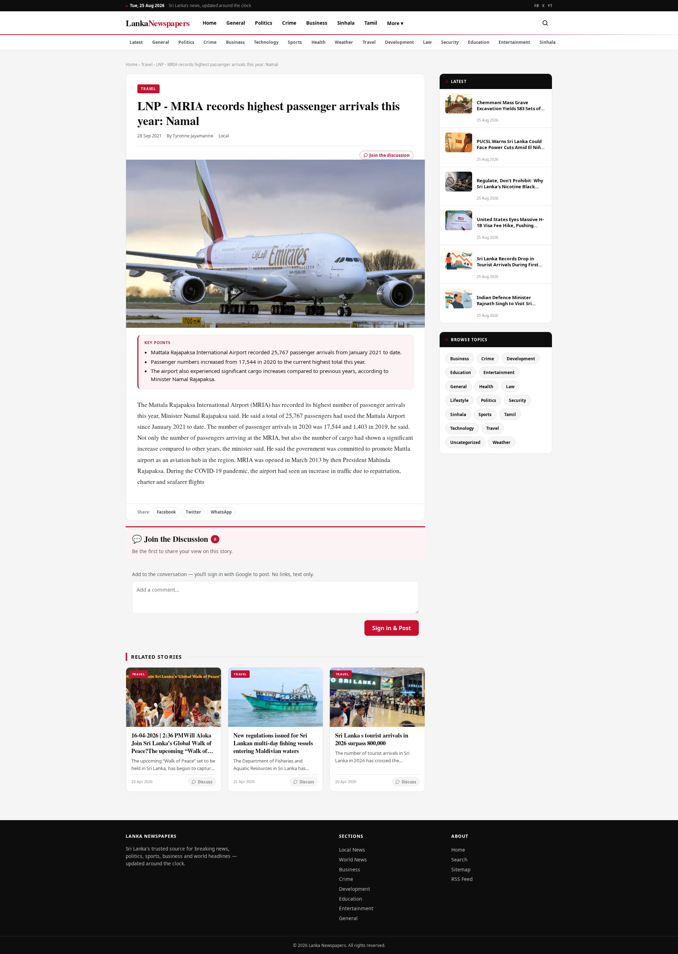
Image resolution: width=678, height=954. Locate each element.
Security (450, 42)
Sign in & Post (391, 628)
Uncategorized (465, 442)
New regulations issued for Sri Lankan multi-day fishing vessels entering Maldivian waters (273, 743)
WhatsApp (221, 512)
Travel (369, 42)
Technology (266, 42)
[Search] (545, 23)
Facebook (166, 512)
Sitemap (460, 869)
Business (316, 22)
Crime (289, 22)
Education (478, 42)
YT (550, 5)
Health (318, 42)
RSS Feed (461, 879)
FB (536, 5)
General (235, 22)
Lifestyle (459, 400)
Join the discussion (389, 155)
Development (399, 42)
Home (209, 22)
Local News (352, 849)
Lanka (158, 23)
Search (459, 859)
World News (353, 859)
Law (427, 42)
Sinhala (346, 22)
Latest (136, 42)
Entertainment (514, 42)
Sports (295, 42)
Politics (263, 22)
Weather (344, 42)
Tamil (370, 22)
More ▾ (395, 23)
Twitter (193, 512)
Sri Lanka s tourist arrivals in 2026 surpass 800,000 (371, 739)
